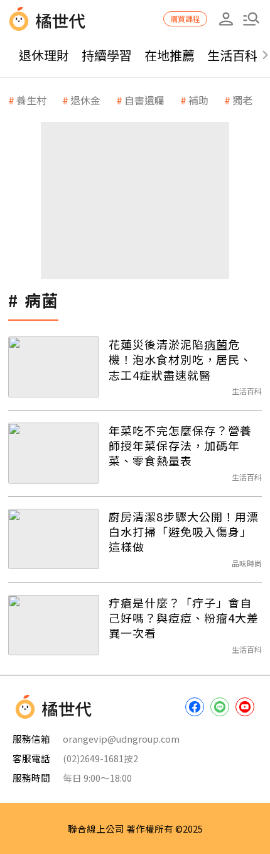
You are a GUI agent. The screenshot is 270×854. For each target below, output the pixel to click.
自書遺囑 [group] (144, 100)
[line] (219, 706)
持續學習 (107, 55)
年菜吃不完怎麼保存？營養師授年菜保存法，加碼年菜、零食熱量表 (180, 446)
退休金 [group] (85, 100)
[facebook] (194, 706)
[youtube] (244, 706)
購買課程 (185, 18)
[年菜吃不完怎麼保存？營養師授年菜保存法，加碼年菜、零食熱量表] (53, 453)
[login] (226, 18)
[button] (251, 18)
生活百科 (232, 55)
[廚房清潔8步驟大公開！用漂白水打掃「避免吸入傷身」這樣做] (53, 539)
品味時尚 (247, 563)
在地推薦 (169, 55)
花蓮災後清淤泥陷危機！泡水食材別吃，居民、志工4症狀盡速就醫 (180, 359)
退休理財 (44, 55)
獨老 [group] (242, 100)
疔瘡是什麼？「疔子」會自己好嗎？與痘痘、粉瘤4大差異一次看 (184, 618)
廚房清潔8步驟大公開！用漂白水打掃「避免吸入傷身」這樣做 (184, 532)
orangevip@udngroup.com (121, 738)
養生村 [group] (31, 100)
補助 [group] (198, 100)
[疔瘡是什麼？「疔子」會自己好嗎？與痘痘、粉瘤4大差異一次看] (53, 625)
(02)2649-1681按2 (100, 758)
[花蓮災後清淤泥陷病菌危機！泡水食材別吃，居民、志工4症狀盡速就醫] (53, 366)
